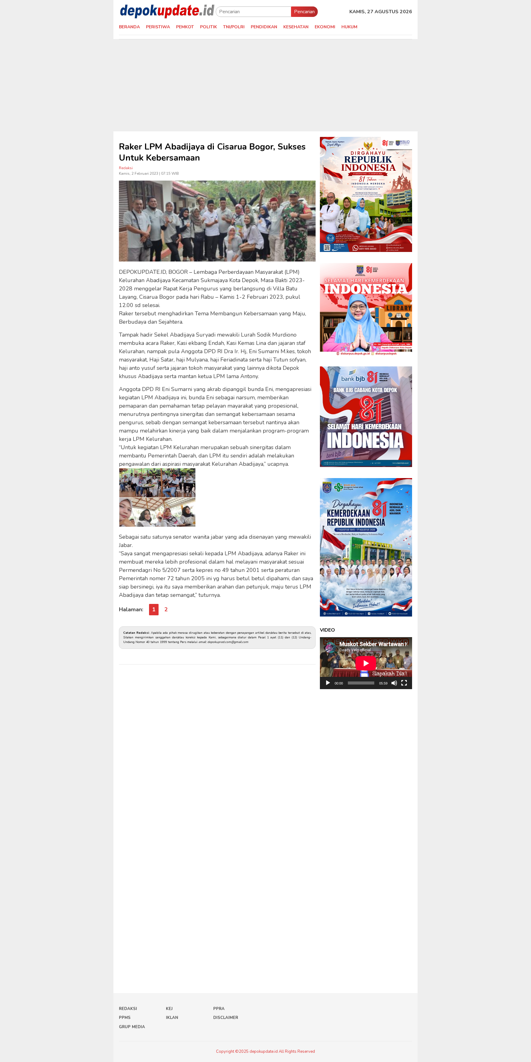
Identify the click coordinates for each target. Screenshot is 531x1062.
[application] (366, 663)
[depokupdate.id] (167, 11)
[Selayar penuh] (404, 683)
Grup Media (132, 1027)
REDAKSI (128, 1009)
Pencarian (304, 11)
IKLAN (172, 1017)
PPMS (125, 1017)
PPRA (219, 1009)
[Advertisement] (265, 85)
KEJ (169, 1009)
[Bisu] (394, 683)
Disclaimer (225, 1017)
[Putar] (328, 683)
